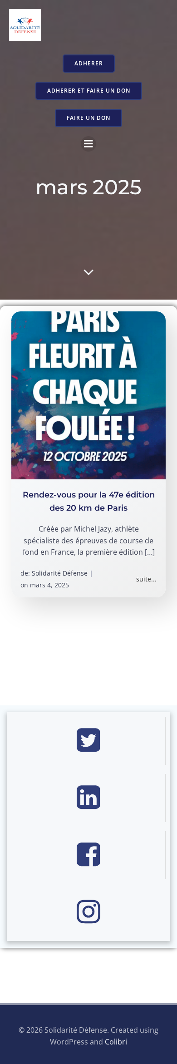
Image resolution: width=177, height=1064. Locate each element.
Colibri (116, 1042)
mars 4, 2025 (49, 585)
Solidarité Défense (60, 573)
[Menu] (88, 144)
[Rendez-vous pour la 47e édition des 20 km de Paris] (88, 395)
